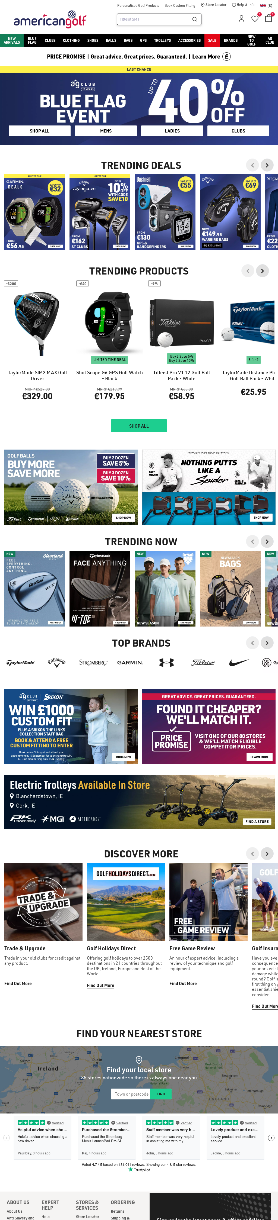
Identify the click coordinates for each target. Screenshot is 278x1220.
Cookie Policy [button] (172, 613)
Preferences (116, 632)
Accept (162, 632)
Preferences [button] (147, 619)
